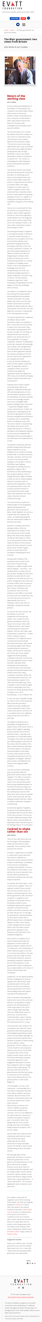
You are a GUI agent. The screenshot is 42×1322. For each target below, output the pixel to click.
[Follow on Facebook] (19, 1287)
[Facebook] (28, 1263)
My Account (12, 1297)
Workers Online (14, 1232)
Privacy (18, 1297)
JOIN (23, 18)
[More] (35, 1263)
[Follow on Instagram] (23, 1287)
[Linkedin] (33, 1263)
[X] (30, 1263)
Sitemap (24, 1297)
